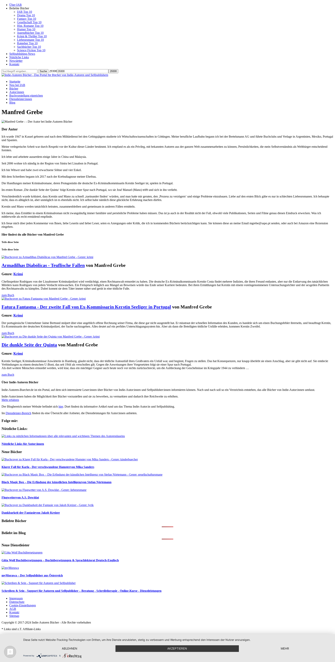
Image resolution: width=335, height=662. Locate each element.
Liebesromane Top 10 (30, 39)
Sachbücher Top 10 (29, 46)
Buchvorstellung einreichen (26, 95)
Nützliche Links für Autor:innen (23, 443)
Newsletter (15, 60)
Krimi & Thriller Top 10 (32, 36)
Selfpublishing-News (22, 53)
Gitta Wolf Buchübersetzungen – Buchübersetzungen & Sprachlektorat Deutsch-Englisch (60, 560)
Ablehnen (69, 648)
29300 (53, 71)
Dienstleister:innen (20, 99)
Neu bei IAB (17, 85)
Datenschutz (16, 601)
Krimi (18, 274)
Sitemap (14, 615)
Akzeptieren (177, 648)
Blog (12, 102)
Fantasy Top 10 (26, 18)
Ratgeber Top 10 (27, 43)
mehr (285, 648)
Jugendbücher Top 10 (30, 32)
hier (61, 406)
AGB (12, 608)
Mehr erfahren (10, 400)
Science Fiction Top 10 (31, 50)
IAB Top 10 (24, 11)
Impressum (16, 598)
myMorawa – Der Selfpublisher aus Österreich (32, 575)
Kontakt (14, 64)
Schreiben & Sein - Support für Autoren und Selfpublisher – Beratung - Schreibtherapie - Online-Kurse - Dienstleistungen (81, 590)
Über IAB (15, 4)
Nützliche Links (19, 57)
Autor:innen (16, 92)
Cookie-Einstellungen (22, 605)
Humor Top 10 (26, 29)
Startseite (14, 81)
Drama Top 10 (26, 15)
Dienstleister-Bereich (18, 413)
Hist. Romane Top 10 (30, 25)
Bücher (13, 88)
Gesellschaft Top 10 (29, 22)
